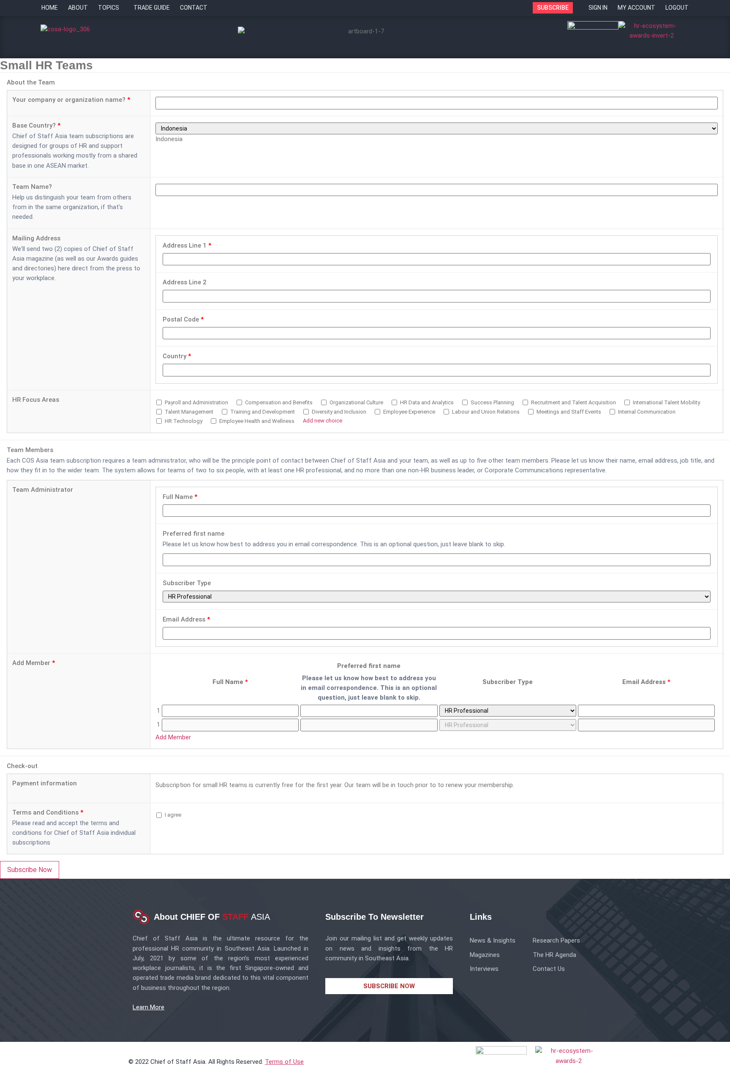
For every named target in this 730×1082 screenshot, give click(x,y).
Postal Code (183, 319)
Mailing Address (36, 238)
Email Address (186, 619)
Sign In (597, 7)
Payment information (44, 783)
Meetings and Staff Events (568, 412)
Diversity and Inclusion (338, 412)
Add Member (33, 663)
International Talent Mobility (666, 402)
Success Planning (491, 402)
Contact (193, 7)
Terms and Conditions (47, 812)
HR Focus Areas (35, 400)
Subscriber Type (187, 583)
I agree (172, 815)
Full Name (180, 497)
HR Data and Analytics (426, 402)
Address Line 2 (185, 282)
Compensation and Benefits (278, 402)
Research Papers (556, 940)
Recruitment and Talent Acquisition (573, 402)
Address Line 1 (187, 246)
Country (177, 356)
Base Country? (36, 126)
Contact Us (549, 969)
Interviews (484, 969)
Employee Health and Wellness (256, 421)
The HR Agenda (554, 955)
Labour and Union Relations (485, 412)
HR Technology (182, 421)
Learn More (148, 1007)
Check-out (22, 766)
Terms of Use (284, 1062)
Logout (677, 7)
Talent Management (188, 412)
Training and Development (262, 412)
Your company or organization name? (71, 100)
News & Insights (492, 940)
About (78, 7)
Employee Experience (408, 412)
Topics (108, 7)
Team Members (30, 450)
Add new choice (322, 420)
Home (49, 7)
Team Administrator (42, 490)
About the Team (31, 82)
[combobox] (168, 139)
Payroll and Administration (195, 402)
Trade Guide (151, 7)
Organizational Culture (355, 402)
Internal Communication (646, 412)
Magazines (485, 955)
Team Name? (32, 187)
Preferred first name (193, 534)
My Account (636, 7)
